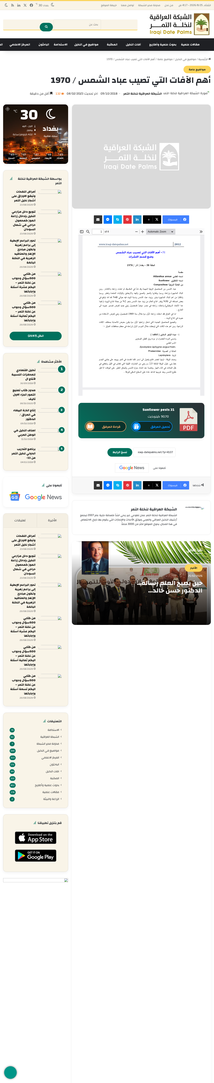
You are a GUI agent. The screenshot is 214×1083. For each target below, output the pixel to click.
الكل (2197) (36, 336)
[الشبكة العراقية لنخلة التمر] (179, 24)
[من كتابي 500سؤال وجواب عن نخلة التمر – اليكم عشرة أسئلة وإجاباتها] (50, 280)
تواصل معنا (127, 5)
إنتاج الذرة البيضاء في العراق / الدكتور (24, 415)
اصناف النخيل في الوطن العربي (25, 433)
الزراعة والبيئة (51, 799)
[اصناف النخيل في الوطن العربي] (50, 436)
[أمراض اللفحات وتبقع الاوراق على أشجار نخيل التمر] (50, 197)
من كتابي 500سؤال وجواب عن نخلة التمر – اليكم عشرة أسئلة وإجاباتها (23, 282)
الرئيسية (203, 59)
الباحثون (43, 44)
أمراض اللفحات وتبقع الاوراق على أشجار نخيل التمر (23, 196)
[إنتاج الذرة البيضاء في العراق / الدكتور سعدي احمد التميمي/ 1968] (50, 416)
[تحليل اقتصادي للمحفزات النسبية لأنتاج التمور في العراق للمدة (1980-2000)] (50, 376)
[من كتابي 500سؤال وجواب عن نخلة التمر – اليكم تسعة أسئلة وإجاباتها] (50, 682)
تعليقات (20, 520)
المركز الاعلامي (19, 44)
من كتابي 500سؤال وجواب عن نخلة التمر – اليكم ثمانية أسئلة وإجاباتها (23, 311)
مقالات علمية (190, 44)
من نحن (168, 5)
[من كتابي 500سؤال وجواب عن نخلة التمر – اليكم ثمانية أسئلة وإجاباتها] (50, 308)
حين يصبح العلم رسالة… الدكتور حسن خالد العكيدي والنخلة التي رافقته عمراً (170, 594)
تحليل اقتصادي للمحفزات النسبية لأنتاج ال (23, 374)
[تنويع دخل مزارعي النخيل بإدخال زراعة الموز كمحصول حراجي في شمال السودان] (50, 217)
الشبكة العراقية (49, 737)
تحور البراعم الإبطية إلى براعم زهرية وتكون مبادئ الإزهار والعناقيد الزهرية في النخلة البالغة (23, 251)
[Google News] (132, 468)
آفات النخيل (133, 44)
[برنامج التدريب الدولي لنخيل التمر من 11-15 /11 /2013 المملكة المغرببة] (50, 455)
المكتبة (112, 44)
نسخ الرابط (120, 452)
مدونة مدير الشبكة (149, 5)
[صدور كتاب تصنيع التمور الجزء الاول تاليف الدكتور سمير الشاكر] (50, 396)
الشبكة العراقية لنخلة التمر (142, 93)
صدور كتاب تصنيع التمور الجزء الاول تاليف (24, 395)
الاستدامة (61, 44)
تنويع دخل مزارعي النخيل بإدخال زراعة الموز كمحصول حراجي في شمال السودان (23, 220)
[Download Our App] (36, 845)
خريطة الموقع (109, 5)
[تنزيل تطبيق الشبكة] (10, 1072)
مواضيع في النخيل (86, 44)
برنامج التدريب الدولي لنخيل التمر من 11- (23, 453)
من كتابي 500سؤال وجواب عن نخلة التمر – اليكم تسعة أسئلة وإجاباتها (23, 684)
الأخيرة (52, 520)
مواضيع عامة (165, 59)
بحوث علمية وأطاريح (162, 44)
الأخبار (193, 567)
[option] (141, 583)
